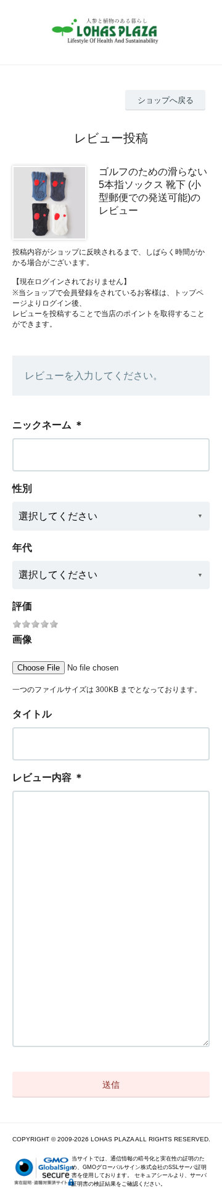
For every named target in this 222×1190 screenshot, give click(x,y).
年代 (22, 547)
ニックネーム (42, 425)
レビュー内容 (42, 777)
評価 (22, 606)
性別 (22, 488)
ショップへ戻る (166, 100)
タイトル (32, 714)
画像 (22, 639)
